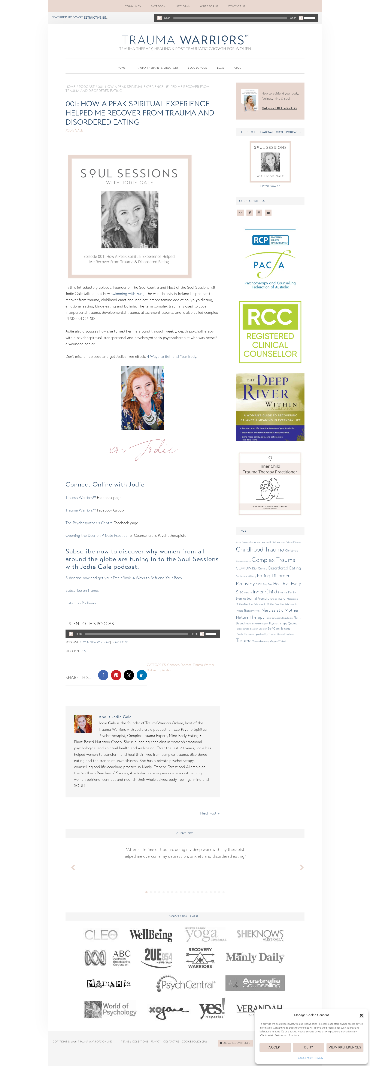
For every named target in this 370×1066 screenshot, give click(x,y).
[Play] (159, 18)
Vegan (274, 641)
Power (248, 623)
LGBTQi (282, 598)
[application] (236, 18)
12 (193, 892)
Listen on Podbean (81, 603)
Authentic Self (269, 542)
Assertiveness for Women (248, 542)
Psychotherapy (278, 623)
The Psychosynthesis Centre (89, 522)
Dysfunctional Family (246, 576)
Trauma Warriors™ (81, 497)
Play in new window (94, 642)
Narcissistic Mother (279, 610)
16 (211, 892)
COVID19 (243, 568)
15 (206, 892)
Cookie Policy (305, 1057)
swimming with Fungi (128, 293)
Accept (275, 1047)
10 (185, 892)
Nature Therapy (250, 617)
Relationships (242, 628)
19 (223, 892)
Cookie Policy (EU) (194, 1041)
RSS (83, 651)
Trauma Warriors (185, 39)
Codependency (243, 561)
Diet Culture (259, 568)
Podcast (87, 87)
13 (198, 892)
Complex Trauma (274, 559)
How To (248, 592)
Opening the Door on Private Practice (96, 535)
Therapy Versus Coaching (281, 634)
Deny (308, 1047)
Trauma (244, 640)
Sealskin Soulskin (258, 628)
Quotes (292, 623)
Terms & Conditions (134, 1041)
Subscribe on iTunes (82, 590)
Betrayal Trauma (293, 542)
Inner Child (265, 591)
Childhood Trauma (260, 549)
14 (202, 892)
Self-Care (274, 628)
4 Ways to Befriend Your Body (171, 356)
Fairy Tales (267, 584)
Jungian (274, 598)
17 (215, 892)
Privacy (319, 1057)
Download (120, 642)
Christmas (291, 550)
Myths (257, 610)
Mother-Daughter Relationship (251, 604)
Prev (71, 866)
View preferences (345, 1047)
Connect (173, 665)
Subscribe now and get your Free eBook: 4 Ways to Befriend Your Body (124, 577)
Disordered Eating (284, 568)
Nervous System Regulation (279, 618)
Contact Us (171, 1041)
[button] (361, 1015)
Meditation (292, 598)
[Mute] (301, 18)
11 (189, 892)
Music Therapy (245, 610)
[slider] (310, 17)
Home (71, 87)
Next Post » (210, 813)
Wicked (282, 641)
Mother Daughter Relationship (282, 604)
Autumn (281, 542)
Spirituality (261, 634)
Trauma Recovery (260, 641)
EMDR (259, 584)
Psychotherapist (260, 623)
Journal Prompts (258, 598)
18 (219, 892)
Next (298, 866)
